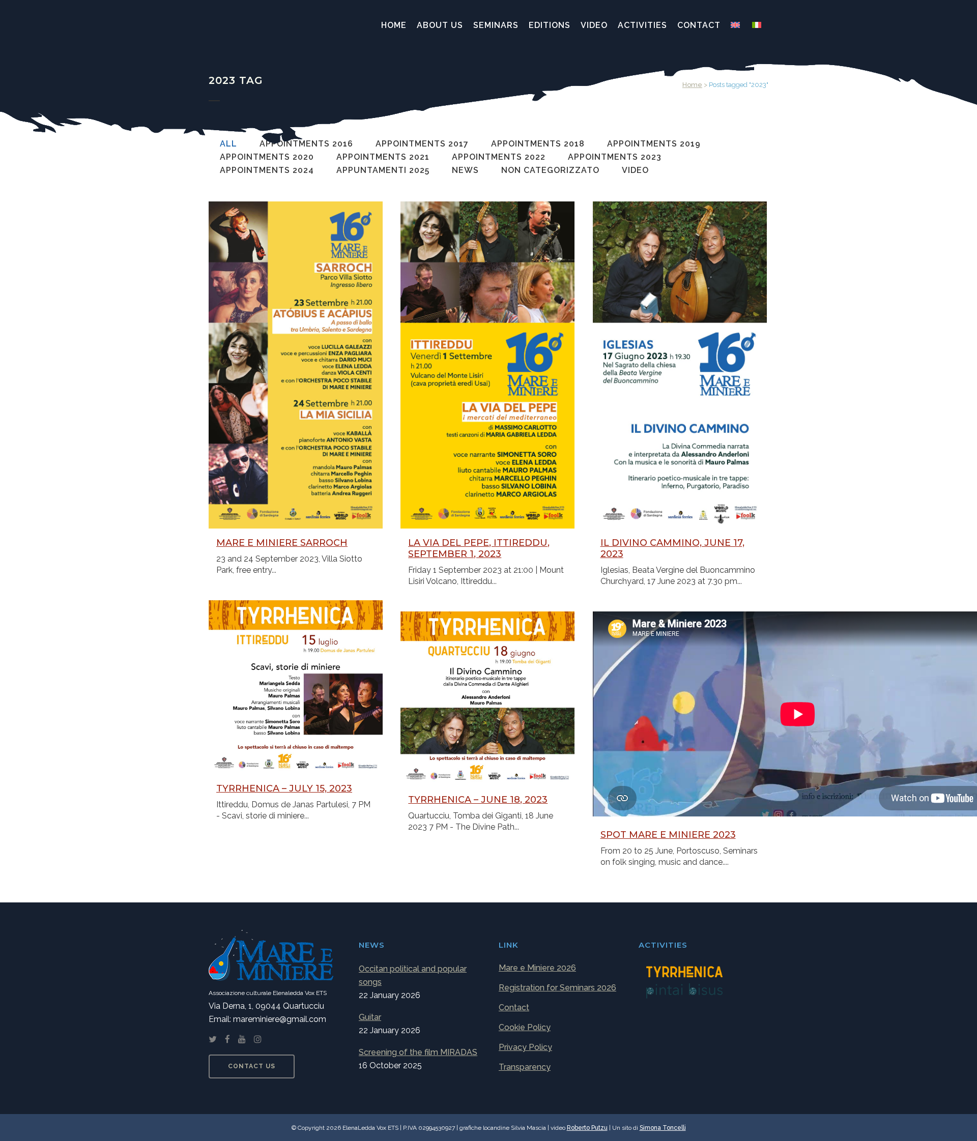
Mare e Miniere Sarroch (282, 542)
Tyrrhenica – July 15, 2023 (284, 788)
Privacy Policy (525, 1047)
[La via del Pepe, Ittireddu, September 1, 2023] (487, 365)
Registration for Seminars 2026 (557, 987)
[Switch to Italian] (757, 25)
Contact (514, 1007)
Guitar (370, 1017)
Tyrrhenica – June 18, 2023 (478, 799)
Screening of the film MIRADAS (418, 1052)
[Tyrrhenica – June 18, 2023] (487, 698)
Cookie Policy (525, 1027)
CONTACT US (251, 1066)
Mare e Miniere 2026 (537, 968)
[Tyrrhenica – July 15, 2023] (296, 687)
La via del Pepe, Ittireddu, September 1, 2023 (479, 548)
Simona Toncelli (663, 1127)
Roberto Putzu (587, 1127)
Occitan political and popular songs (413, 975)
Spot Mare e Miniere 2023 (668, 834)
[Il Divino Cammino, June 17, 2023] (680, 365)
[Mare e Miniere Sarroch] (296, 365)
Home (692, 85)
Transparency (525, 1067)
